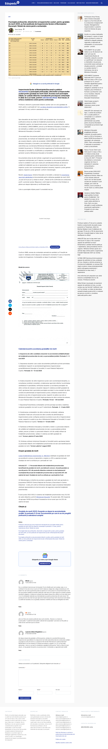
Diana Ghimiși (18, 29)
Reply (20, 606)
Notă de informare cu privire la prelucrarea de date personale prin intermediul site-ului (65, 734)
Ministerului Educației (43, 497)
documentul (23, 92)
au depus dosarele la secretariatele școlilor (54, 107)
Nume (21, 689)
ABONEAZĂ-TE (45, 563)
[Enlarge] (69, 273)
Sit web (58, 689)
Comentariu (22, 667)
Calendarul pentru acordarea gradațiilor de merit (38, 349)
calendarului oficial (49, 98)
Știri (33, 3)
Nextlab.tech (81, 3)
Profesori (63, 3)
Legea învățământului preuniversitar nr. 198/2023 (34, 456)
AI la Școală (71, 3)
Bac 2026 (56, 3)
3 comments (38, 31)
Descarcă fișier (55, 247)
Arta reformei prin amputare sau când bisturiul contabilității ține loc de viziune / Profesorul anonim (90, 278)
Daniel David (28, 175)
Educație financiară (92, 3)
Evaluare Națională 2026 (44, 3)
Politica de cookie (60, 739)
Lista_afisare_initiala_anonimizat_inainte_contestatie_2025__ (34, 247)
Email (39, 689)
